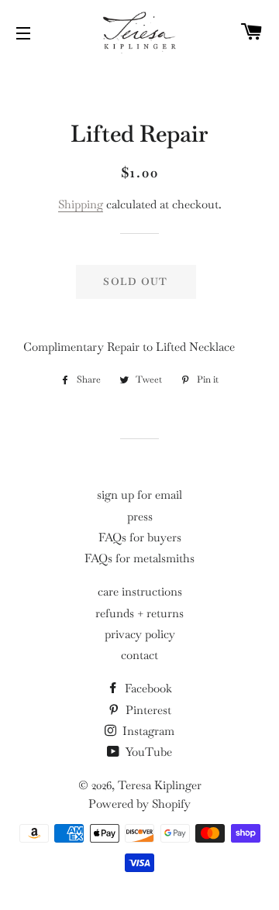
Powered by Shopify (139, 803)
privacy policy (140, 634)
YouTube (147, 751)
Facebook (147, 688)
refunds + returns (139, 613)
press (140, 516)
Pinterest (146, 709)
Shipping (80, 204)
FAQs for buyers (139, 537)
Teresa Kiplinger (160, 785)
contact (139, 654)
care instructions (140, 591)
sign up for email (139, 494)
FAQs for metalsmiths (139, 558)
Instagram (146, 730)
